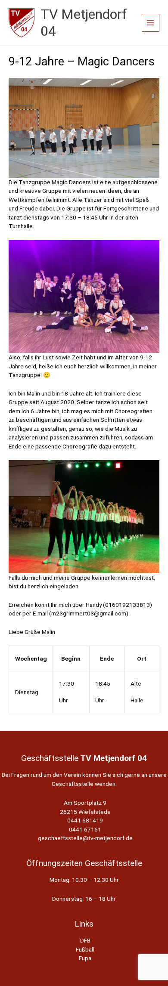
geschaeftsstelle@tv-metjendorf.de (85, 838)
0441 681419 (85, 820)
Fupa (85, 958)
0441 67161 (85, 829)
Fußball (85, 949)
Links (84, 924)
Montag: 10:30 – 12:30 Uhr (84, 879)
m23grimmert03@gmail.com (88, 613)
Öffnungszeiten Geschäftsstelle (84, 863)
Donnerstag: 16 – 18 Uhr (84, 898)
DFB (85, 940)
